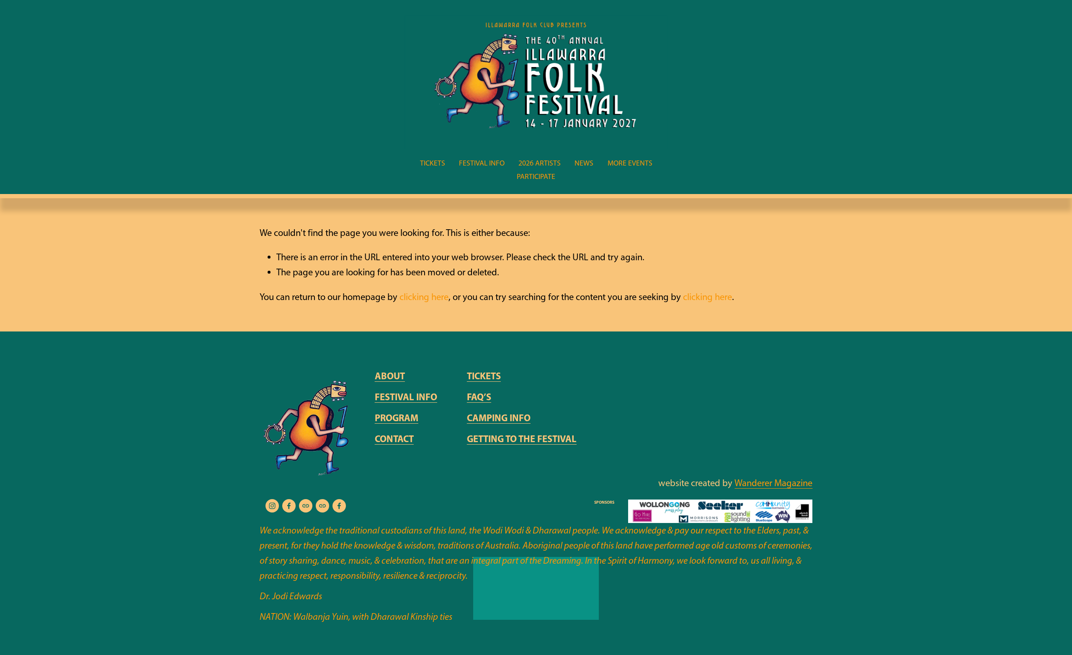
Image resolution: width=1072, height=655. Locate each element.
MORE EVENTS (630, 162)
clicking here (423, 297)
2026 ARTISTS (539, 162)
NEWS (584, 162)
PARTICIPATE (536, 176)
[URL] (305, 506)
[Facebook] (289, 506)
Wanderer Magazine (773, 483)
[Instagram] (272, 506)
